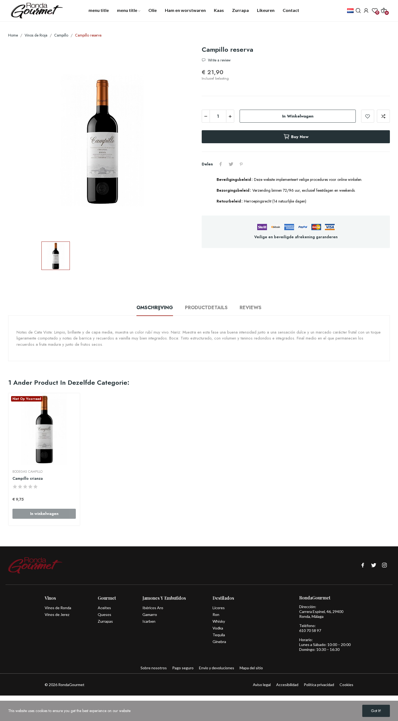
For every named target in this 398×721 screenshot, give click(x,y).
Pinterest (241, 164)
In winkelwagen (298, 116)
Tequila (219, 634)
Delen (221, 164)
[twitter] (373, 565)
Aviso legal (262, 684)
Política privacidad (319, 684)
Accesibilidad (287, 684)
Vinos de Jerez (57, 614)
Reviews (251, 307)
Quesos (104, 614)
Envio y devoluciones (216, 667)
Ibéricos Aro (152, 607)
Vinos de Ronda (58, 607)
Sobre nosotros (154, 667)
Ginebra (219, 641)
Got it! (376, 710)
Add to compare (383, 116)
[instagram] (384, 565)
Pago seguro (183, 667)
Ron (216, 614)
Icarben (148, 621)
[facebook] (363, 565)
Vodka (218, 628)
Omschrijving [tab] (154, 307)
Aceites (104, 607)
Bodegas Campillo (27, 471)
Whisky (219, 621)
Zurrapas (105, 621)
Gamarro (149, 614)
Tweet (231, 164)
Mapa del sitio (251, 667)
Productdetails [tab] (206, 307)
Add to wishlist (367, 116)
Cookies (346, 684)
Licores (219, 607)
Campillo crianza (27, 478)
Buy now (299, 137)
